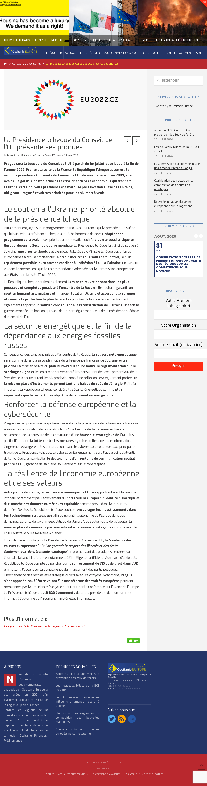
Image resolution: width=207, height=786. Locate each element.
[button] (203, 4)
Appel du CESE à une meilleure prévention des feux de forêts (174, 133)
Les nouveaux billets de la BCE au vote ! (176, 149)
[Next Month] (201, 236)
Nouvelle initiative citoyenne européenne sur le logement (173, 204)
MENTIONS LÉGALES (152, 774)
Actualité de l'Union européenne (24, 155)
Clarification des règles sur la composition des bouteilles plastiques (173, 185)
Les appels (131, 774)
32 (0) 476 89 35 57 (121, 686)
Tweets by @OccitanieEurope (173, 106)
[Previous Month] (196, 236)
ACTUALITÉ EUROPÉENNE (71, 774)
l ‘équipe (49, 774)
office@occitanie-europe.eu (127, 688)
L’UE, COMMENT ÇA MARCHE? (104, 774)
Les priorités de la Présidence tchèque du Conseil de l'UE (45, 626)
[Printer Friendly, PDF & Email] (133, 641)
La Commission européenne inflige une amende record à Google (177, 166)
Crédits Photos (103, 768)
